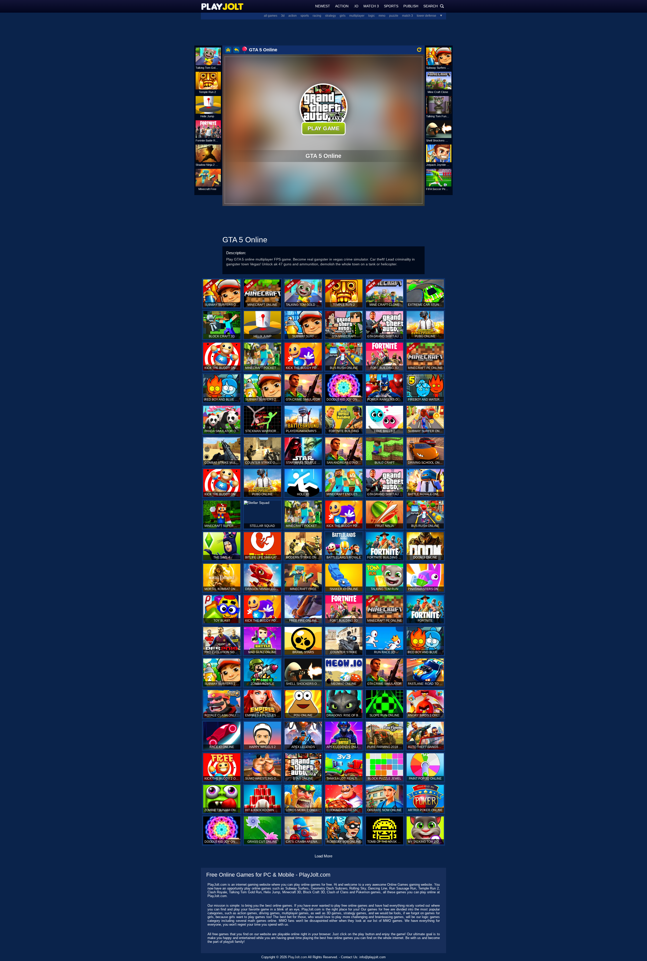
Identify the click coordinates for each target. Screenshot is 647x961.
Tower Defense (426, 15)
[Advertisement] (323, 31)
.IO (356, 6)
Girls (342, 15)
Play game (323, 128)
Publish (410, 6)
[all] (439, 15)
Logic (371, 15)
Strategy (330, 15)
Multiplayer (356, 15)
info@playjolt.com (372, 957)
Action (342, 6)
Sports (391, 6)
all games (270, 15)
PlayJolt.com (297, 957)
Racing (317, 15)
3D (283, 15)
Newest (322, 6)
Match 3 (371, 6)
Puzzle (393, 15)
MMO (382, 15)
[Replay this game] (419, 50)
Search (433, 6)
